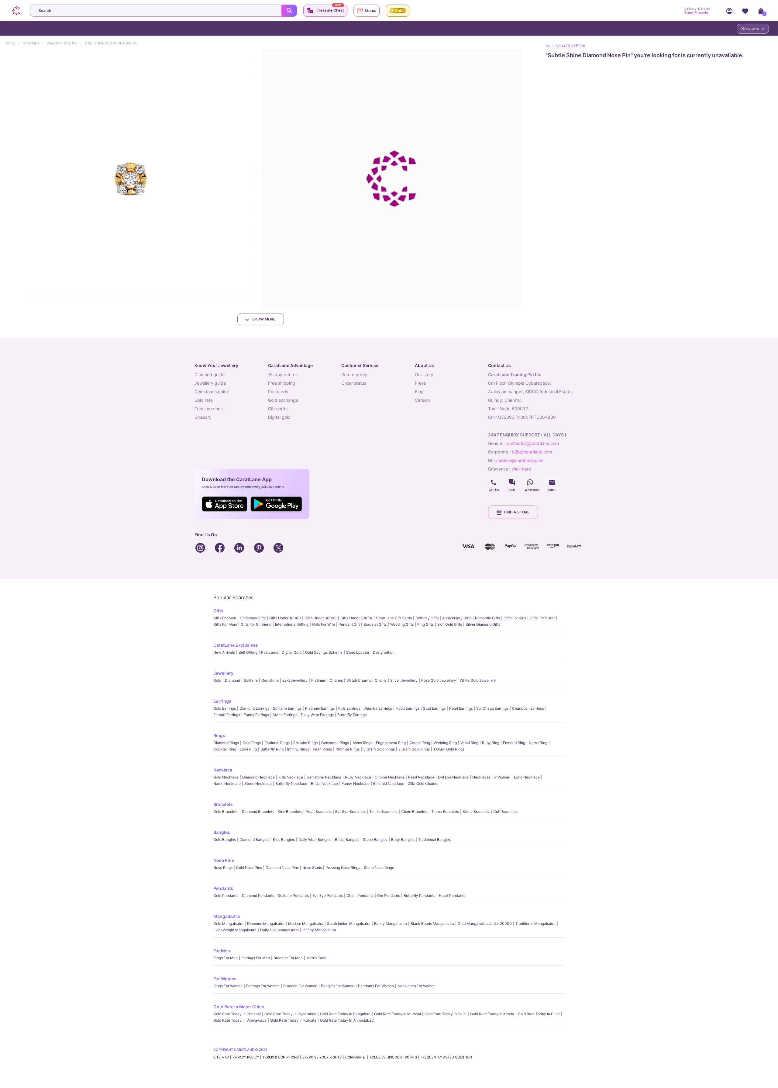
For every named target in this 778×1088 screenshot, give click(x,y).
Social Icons (493, 482)
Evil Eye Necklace (453, 777)
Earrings (222, 701)
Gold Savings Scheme (324, 652)
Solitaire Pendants (293, 895)
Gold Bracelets (225, 811)
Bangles (221, 832)
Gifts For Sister (542, 618)
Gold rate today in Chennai (237, 1014)
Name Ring (538, 742)
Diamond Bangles (254, 839)
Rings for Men (225, 958)
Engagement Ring (391, 742)
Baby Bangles (403, 839)
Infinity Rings (298, 749)
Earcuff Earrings (226, 714)
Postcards (269, 652)
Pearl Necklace (421, 777)
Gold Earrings (224, 708)
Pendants (223, 888)
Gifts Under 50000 (356, 618)
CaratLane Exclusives (235, 645)
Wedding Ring (445, 742)
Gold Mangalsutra (228, 923)
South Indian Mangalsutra (348, 923)
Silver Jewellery (404, 680)
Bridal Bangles (347, 839)
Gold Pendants (225, 895)
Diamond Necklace (258, 777)
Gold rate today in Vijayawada (240, 1020)
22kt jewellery (295, 680)
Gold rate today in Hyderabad (290, 1014)
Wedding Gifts (402, 624)
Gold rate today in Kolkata (293, 1020)
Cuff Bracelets (505, 811)
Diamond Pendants (258, 895)
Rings (219, 735)
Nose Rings (222, 867)
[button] (130, 179)
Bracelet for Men (288, 958)
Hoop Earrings (407, 708)
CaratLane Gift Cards (394, 618)
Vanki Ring (469, 742)
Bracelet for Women (300, 986)
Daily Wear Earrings (317, 714)
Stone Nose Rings (379, 867)
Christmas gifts (253, 618)
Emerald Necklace (388, 783)
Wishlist (745, 10)
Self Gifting (248, 652)
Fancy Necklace (356, 783)
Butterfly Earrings (352, 714)
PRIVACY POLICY (245, 1057)
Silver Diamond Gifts (483, 624)
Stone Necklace (258, 783)
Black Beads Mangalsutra (432, 923)
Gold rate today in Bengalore (345, 1014)
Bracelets (223, 804)
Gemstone (270, 680)
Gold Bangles (224, 839)
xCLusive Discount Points (393, 1057)
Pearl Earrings (461, 708)
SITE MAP (221, 1057)
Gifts (218, 610)
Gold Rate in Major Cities (238, 1006)
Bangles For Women (337, 986)
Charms (336, 680)
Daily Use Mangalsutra (279, 930)
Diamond (232, 680)
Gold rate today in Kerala (492, 1014)
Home (13, 43)
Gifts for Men (224, 618)
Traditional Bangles (434, 839)
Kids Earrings (349, 708)
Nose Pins (34, 43)
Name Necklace (227, 783)
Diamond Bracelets (258, 811)
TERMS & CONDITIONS (281, 1057)
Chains (381, 680)
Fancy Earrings (256, 714)
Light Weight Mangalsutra (234, 930)
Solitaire (251, 680)
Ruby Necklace (358, 777)
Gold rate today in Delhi (445, 1014)
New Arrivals (224, 652)
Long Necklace (527, 777)
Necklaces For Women (491, 777)
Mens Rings (362, 742)
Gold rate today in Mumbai (397, 1014)
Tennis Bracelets (383, 811)
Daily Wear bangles (314, 839)
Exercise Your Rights (322, 1057)
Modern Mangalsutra (305, 923)
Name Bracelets (445, 811)
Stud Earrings (434, 708)
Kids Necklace (290, 777)
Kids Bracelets (290, 811)
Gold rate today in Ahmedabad (347, 1020)
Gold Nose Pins (249, 867)
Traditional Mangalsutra (535, 923)
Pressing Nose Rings (342, 867)
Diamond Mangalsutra (265, 923)
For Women (225, 978)
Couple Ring (419, 742)
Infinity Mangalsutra (319, 930)
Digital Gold (291, 652)
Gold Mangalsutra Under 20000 (485, 923)
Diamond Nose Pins (282, 867)
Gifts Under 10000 (285, 618)
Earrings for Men (255, 958)
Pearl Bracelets (319, 811)
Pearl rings (322, 749)
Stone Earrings (285, 714)
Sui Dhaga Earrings (492, 708)
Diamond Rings (226, 742)
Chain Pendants (360, 895)
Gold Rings (252, 742)
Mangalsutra (226, 916)
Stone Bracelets (476, 811)
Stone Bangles (375, 839)
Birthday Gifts (427, 618)
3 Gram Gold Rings (379, 749)
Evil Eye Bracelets (350, 811)
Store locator (357, 652)
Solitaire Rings (305, 742)
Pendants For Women (376, 986)
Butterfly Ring (272, 749)
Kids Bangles (284, 839)
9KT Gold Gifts (449, 624)
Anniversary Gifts (456, 618)
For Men (221, 950)
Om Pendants (388, 895)
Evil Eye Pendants (327, 895)
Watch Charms (358, 680)
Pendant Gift (349, 624)
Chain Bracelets (414, 811)
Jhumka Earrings (378, 708)
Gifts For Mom (225, 624)
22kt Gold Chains (422, 783)
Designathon (383, 652)
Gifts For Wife (323, 624)
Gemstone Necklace (324, 777)
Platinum (318, 680)
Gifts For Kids (515, 618)
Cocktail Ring (224, 749)
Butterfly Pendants (419, 895)
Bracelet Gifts (375, 624)
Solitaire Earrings (287, 708)
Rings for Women (228, 986)
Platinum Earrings (320, 708)
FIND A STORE (516, 512)
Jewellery (223, 673)
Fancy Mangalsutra (390, 923)
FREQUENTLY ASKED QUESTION (446, 1057)
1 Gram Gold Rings (448, 749)
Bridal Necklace (324, 783)
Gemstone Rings (335, 742)
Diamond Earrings (254, 708)
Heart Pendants (452, 895)
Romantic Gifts (487, 618)
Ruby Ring (490, 742)
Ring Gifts (425, 624)
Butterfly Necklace (291, 783)
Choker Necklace (389, 777)
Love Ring (248, 749)
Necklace (222, 769)
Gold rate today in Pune (539, 1014)
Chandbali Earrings (528, 708)
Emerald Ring (514, 742)
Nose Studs (312, 867)
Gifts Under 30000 (321, 618)
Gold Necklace (226, 777)
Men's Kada (316, 958)
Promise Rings (348, 749)
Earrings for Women (263, 986)
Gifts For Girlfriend (256, 624)
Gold (217, 680)
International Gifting (291, 624)
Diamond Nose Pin (65, 43)
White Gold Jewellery (478, 680)
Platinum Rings (277, 742)
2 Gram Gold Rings (414, 749)
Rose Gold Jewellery (438, 680)
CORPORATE (355, 1057)
